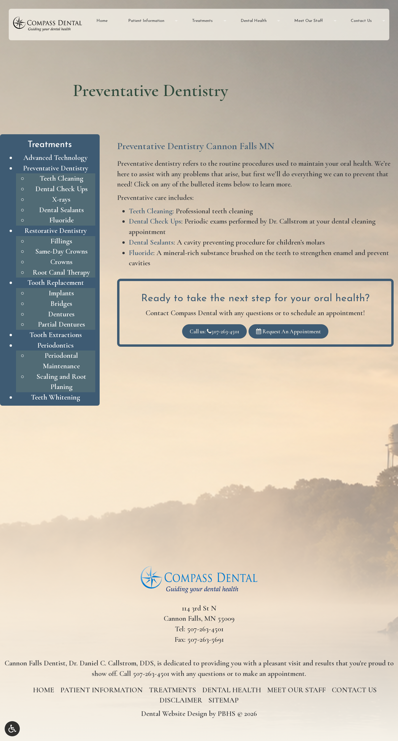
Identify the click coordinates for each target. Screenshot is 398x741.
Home (102, 21)
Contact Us (361, 21)
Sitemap (223, 700)
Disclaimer (180, 700)
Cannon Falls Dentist (35, 663)
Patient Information (146, 21)
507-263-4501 (205, 629)
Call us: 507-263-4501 (214, 331)
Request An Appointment (291, 331)
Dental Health (254, 21)
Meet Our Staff (308, 21)
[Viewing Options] (12, 729)
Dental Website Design (174, 713)
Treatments (202, 21)
